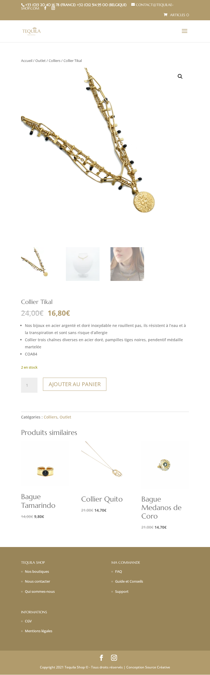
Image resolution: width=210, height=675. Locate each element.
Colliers (54, 60)
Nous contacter (37, 581)
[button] (180, 76)
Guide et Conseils (129, 581)
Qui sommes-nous (40, 591)
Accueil (26, 60)
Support (122, 591)
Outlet (40, 60)
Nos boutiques (37, 571)
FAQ (118, 571)
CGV (28, 621)
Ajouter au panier (75, 384)
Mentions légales (38, 630)
